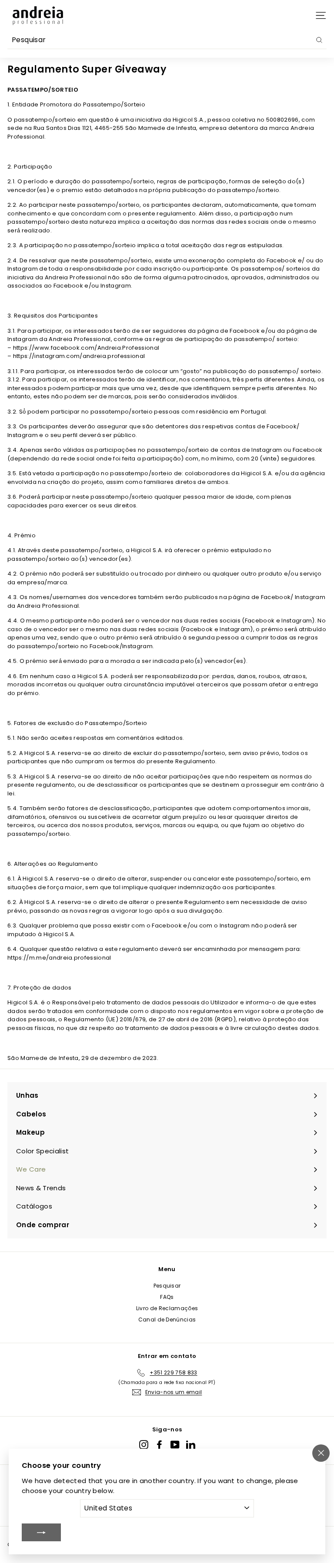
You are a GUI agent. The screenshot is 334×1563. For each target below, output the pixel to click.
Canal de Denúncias (167, 1319)
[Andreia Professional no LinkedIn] (190, 1444)
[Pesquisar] (319, 40)
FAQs (167, 1297)
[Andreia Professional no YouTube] (175, 1444)
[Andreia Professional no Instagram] (143, 1444)
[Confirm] (41, 1532)
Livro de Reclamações (167, 1308)
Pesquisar (167, 1285)
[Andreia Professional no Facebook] (159, 1444)
